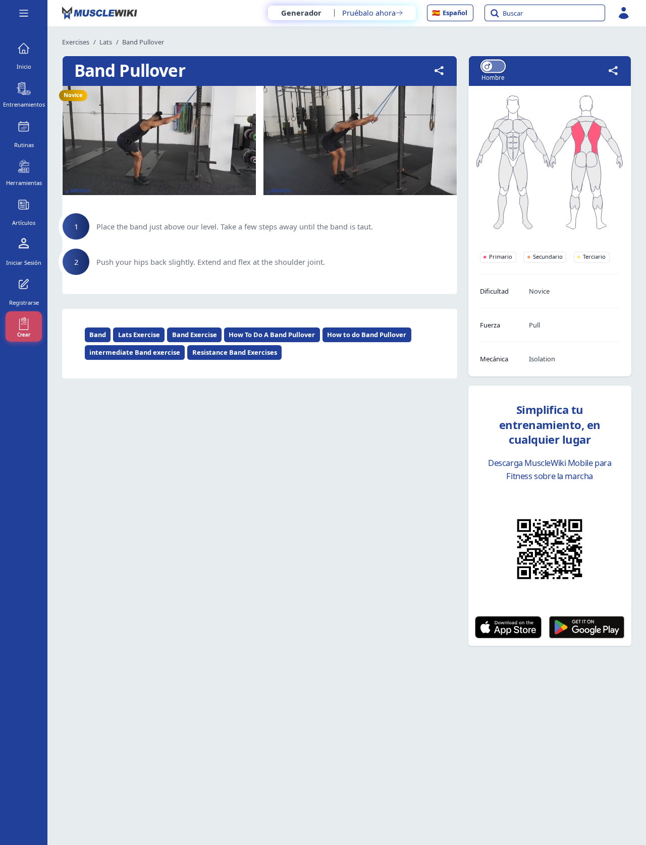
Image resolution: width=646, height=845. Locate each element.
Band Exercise (194, 334)
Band (97, 334)
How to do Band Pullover (366, 334)
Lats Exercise (139, 334)
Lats (105, 41)
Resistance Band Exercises (234, 352)
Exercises (75, 41)
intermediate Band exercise (134, 352)
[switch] (493, 66)
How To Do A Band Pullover (272, 334)
